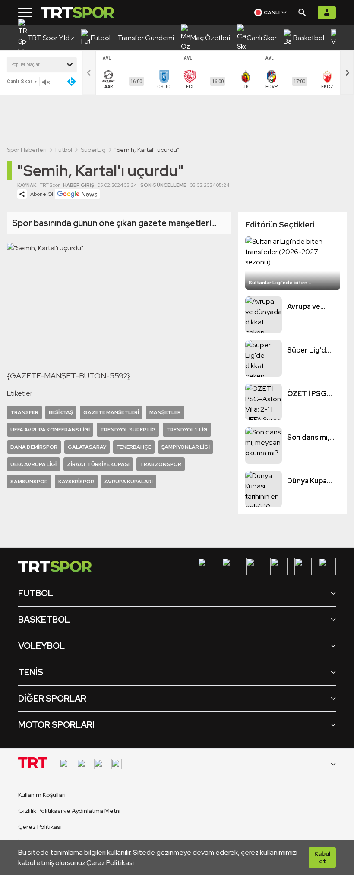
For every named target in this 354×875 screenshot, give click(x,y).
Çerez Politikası (110, 862)
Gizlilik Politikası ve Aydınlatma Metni (69, 811)
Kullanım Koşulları (42, 795)
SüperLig (93, 150)
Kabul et (322, 857)
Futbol (63, 150)
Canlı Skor (19, 81)
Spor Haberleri (27, 150)
